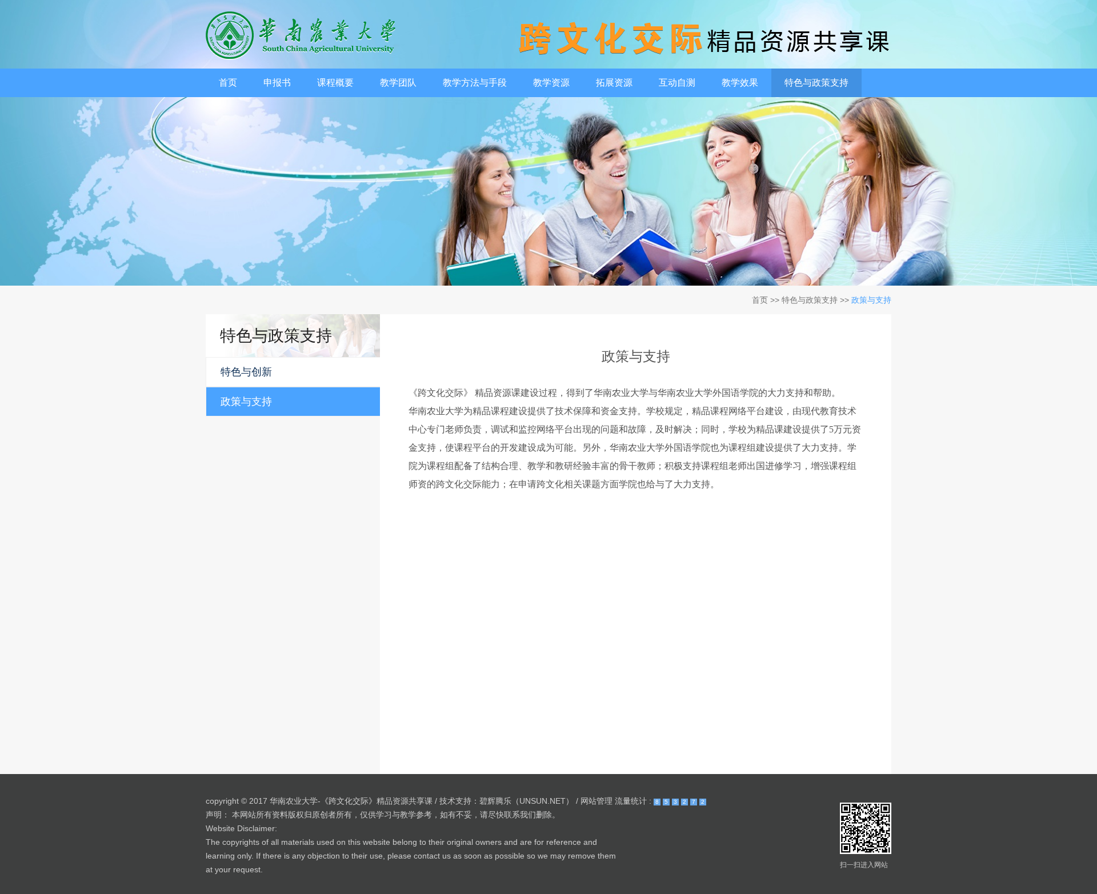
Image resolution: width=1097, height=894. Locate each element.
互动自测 (677, 82)
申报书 (277, 82)
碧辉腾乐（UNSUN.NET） (526, 800)
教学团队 (398, 82)
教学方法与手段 (475, 82)
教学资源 (551, 82)
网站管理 (596, 800)
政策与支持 (246, 401)
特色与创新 (246, 372)
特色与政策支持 (816, 82)
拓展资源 (614, 82)
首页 (228, 82)
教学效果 (740, 82)
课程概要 (335, 82)
